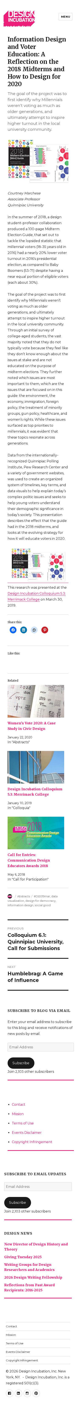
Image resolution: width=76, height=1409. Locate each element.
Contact (18, 1105)
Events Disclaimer (27, 1133)
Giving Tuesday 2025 (23, 1257)
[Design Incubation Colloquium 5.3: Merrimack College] (36, 767)
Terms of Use (23, 1123)
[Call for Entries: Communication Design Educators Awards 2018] (36, 833)
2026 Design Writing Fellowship (33, 1277)
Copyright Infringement (32, 1142)
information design (20, 905)
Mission (18, 1114)
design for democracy (40, 900)
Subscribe (20, 1063)
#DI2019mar (42, 896)
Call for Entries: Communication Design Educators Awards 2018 (29, 860)
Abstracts (23, 896)
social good (43, 905)
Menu (65, 16)
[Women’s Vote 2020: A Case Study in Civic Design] (36, 701)
